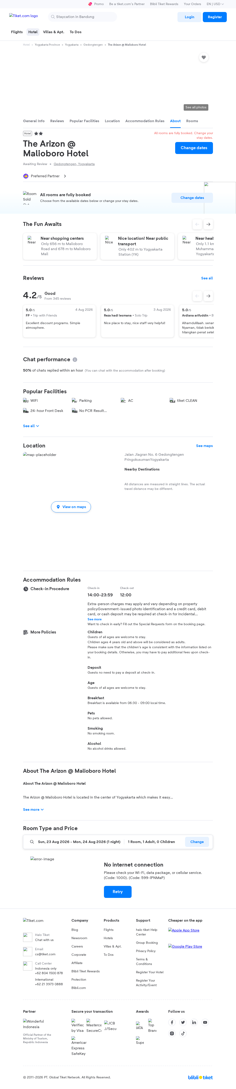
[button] (71, 507)
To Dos (109, 955)
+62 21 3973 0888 (49, 984)
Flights (109, 930)
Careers (77, 946)
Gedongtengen (93, 45)
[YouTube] (205, 1022)
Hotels (108, 938)
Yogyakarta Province (47, 45)
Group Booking (147, 943)
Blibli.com (78, 988)
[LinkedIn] (194, 1022)
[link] (189, 17)
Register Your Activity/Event (146, 983)
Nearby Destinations (142, 469)
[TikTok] (183, 1033)
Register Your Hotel (149, 972)
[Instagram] (172, 1033)
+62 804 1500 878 (49, 973)
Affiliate (77, 963)
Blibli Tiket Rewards (164, 4)
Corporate (78, 955)
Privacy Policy (146, 951)
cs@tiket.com (45, 954)
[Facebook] (172, 1022)
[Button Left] (197, 296)
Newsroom (79, 938)
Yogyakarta (71, 45)
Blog (74, 930)
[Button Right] (208, 296)
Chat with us (44, 940)
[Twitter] (183, 1022)
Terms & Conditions (144, 961)
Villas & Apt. (113, 946)
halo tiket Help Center (146, 932)
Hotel (26, 45)
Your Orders (192, 4)
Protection (78, 980)
